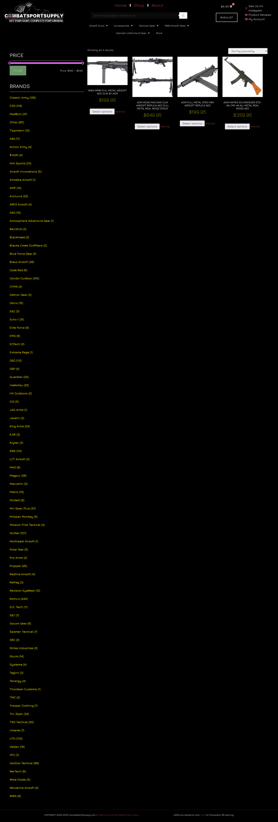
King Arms (20, 426)
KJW (15, 434)
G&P (14, 368)
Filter (18, 70)
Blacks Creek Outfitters (28, 245)
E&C (14, 311)
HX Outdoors (21, 393)
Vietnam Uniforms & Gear (131, 33)
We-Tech (18, 771)
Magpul (18, 475)
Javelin (17, 418)
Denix (16, 303)
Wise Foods (20, 779)
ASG (15, 212)
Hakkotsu (19, 385)
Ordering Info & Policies (109, 814)
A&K (15, 138)
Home (121, 5)
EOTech (17, 344)
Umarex (17, 730)
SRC (14, 640)
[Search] (183, 15)
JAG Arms (18, 409)
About (157, 5)
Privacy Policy (131, 814)
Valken (17, 746)
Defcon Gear (20, 294)
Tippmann (19, 130)
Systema (18, 664)
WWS (15, 796)
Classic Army (23, 97)
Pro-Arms (18, 557)
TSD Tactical (22, 722)
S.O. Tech (19, 607)
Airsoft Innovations (26, 171)
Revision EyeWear (25, 590)
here (202, 814)
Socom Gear (20, 623)
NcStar (18, 533)
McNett (17, 500)
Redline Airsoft (22, 574)
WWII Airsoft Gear (175, 25)
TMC (15, 697)
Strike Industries (23, 648)
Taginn (16, 672)
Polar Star (19, 549)
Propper (18, 566)
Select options (102, 111)
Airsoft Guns (96, 25)
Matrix (17, 492)
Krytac (16, 442)
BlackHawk (19, 237)
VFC (14, 755)
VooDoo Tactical (24, 763)
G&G (16, 360)
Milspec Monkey (23, 516)
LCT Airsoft (19, 459)
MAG (15, 467)
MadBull (18, 114)
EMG (15, 336)
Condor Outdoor (24, 278)
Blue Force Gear (23, 253)
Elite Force (19, 327)
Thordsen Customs (25, 689)
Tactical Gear (147, 25)
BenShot (18, 229)
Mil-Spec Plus (23, 508)
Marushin (19, 483)
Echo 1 (17, 319)
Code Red (18, 270)
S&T (14, 615)
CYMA (16, 286)
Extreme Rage (21, 352)
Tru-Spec (19, 714)
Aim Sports (20, 163)
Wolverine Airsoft (24, 787)
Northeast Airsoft (24, 541)
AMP (15, 188)
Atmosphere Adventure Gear (32, 220)
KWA (16, 451)
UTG (16, 738)
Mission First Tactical (27, 525)
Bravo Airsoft (22, 262)
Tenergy (18, 681)
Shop (139, 5)
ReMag (16, 582)
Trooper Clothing (23, 705)
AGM (17, 155)
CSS (16, 105)
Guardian (19, 377)
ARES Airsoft (21, 204)
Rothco (19, 598)
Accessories (121, 25)
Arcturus (19, 196)
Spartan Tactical (23, 631)
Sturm (17, 656)
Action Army (21, 147)
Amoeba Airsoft (22, 179)
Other (17, 122)
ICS (14, 401)
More (159, 33)
